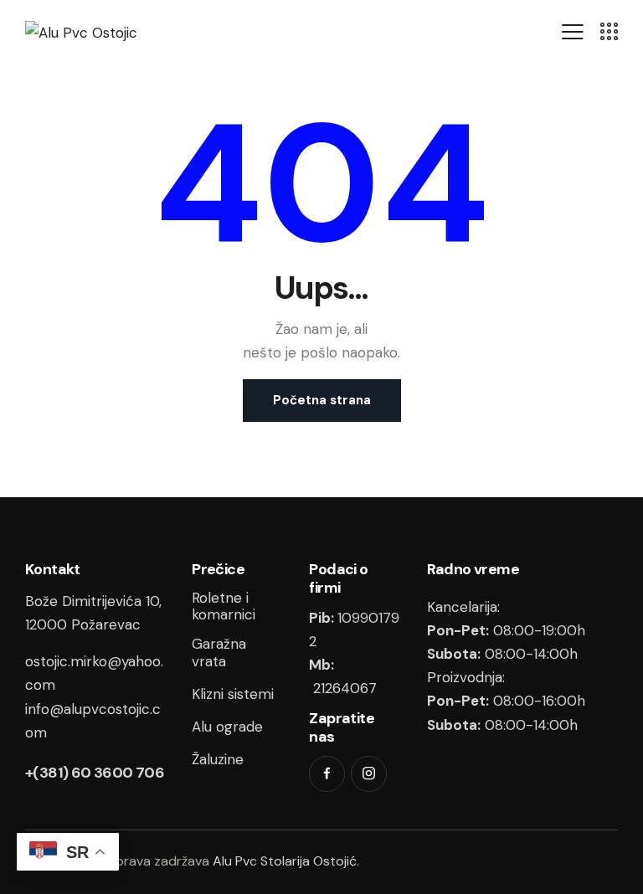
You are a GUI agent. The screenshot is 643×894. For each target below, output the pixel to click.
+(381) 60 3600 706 (94, 772)
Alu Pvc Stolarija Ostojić (285, 861)
